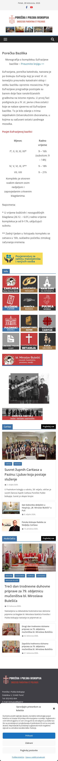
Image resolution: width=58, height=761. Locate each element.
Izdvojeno (41, 576)
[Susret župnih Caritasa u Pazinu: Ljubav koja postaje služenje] (29, 446)
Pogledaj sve (48, 426)
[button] (54, 708)
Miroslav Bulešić (12, 580)
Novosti (18, 464)
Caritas (8, 464)
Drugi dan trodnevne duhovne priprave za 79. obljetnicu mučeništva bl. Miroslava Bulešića (37, 629)
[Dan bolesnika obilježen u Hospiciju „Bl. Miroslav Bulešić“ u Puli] (11, 510)
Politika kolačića (18, 757)
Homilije (31, 576)
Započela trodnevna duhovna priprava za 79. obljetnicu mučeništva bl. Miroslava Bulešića (37, 646)
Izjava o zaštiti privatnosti (35, 757)
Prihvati (29, 735)
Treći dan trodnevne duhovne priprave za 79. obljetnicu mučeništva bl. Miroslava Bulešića (27, 593)
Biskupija (9, 576)
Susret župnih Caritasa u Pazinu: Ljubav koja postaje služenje (25, 474)
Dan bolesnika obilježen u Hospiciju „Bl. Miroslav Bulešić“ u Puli (37, 508)
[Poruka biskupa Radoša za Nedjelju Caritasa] (11, 525)
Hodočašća (20, 576)
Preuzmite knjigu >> (32, 63)
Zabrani (29, 743)
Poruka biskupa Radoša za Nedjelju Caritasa (34, 523)
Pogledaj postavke (29, 750)
